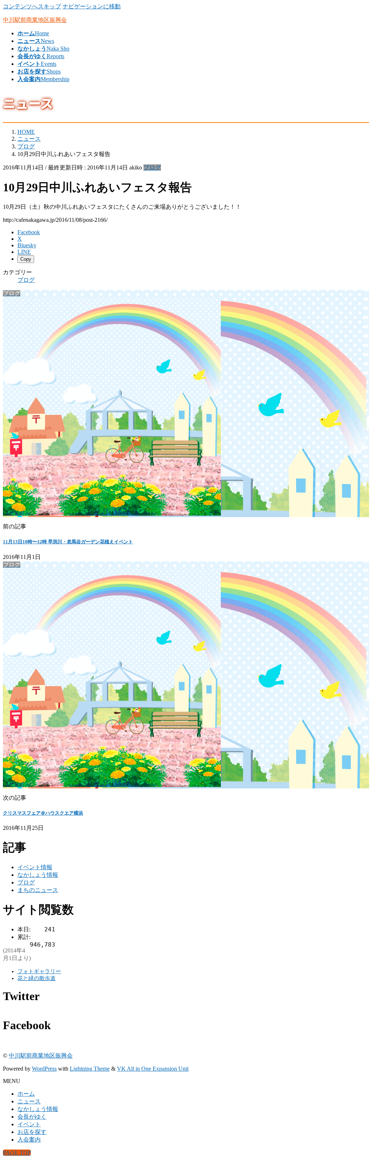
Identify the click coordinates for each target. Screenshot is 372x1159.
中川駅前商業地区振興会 (41, 1055)
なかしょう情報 (37, 875)
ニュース (29, 1101)
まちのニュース (37, 890)
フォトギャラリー (39, 971)
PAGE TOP (17, 1153)
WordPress (44, 1069)
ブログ (152, 167)
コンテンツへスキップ (32, 6)
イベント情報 (34, 867)
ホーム (26, 1094)
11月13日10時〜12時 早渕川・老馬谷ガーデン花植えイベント (68, 541)
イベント (29, 1124)
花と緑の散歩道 (36, 978)
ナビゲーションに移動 (91, 6)
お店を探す (31, 1132)
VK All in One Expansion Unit (153, 1069)
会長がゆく (31, 1117)
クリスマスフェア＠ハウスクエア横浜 (43, 813)
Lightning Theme (90, 1069)
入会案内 (29, 1139)
